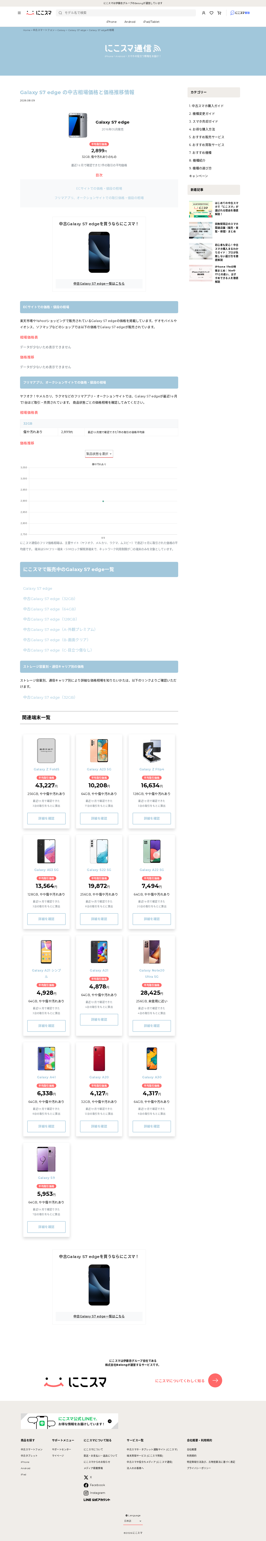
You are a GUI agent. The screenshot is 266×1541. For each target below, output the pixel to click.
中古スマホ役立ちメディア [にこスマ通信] (149, 1462)
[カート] (219, 13)
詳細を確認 (46, 818)
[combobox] (128, 13)
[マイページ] (204, 13)
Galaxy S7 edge (77, 30)
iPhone (25, 1462)
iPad (23, 1474)
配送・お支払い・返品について (101, 1455)
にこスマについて (93, 1449)
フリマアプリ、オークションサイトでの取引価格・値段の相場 (99, 198)
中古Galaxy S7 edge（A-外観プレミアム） (60, 629)
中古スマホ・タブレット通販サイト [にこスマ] (152, 1449)
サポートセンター (61, 1449)
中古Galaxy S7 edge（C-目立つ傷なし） (58, 650)
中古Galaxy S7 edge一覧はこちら (99, 284)
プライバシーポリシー (199, 1468)
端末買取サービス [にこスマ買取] (145, 1455)
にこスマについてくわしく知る (180, 1381)
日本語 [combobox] (127, 1521)
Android (25, 1468)
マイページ (58, 1455)
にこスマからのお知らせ (97, 1462)
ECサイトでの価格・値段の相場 (99, 188)
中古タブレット (29, 1455)
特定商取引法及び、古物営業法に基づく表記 (211, 1462)
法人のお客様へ (135, 1468)
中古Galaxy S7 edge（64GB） (50, 609)
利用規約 (192, 1455)
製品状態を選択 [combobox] (97, 454)
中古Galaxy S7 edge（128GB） (51, 619)
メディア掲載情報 (93, 1468)
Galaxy (61, 30)
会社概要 (192, 1449)
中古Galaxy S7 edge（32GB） (50, 598)
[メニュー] (19, 13)
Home (26, 30)
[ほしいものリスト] (211, 13)
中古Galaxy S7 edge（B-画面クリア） (57, 639)
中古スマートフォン (44, 30)
